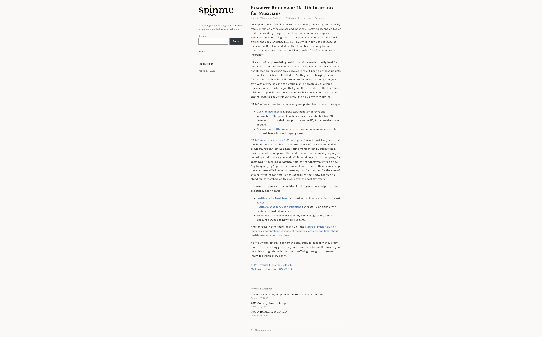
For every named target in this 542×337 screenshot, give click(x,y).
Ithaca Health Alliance (270, 215)
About (201, 51)
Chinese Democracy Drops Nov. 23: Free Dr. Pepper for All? (287, 294)
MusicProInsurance (267, 111)
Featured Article (294, 18)
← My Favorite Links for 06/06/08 (271, 265)
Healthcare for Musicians (271, 198)
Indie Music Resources (314, 18)
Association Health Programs (274, 129)
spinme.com (265, 330)
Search (202, 36)
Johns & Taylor (206, 71)
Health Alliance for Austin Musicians (278, 207)
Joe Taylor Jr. (231, 29)
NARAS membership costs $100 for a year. (277, 140)
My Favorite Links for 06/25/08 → (271, 269)
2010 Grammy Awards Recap (268, 303)
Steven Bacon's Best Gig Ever (269, 312)
